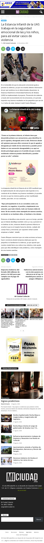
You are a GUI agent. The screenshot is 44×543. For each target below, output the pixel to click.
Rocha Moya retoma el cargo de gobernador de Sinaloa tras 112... (25, 427)
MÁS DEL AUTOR (32, 305)
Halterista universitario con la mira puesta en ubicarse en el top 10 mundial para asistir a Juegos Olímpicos (33, 274)
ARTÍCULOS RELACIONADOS (15, 305)
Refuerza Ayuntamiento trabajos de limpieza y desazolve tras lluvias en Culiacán (26, 438)
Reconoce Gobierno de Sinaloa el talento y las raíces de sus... (25, 459)
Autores (36, 532)
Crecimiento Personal (36, 317)
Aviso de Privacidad (22, 535)
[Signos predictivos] (22, 385)
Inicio (2, 16)
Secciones (14, 532)
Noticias (21, 532)
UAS (16, 255)
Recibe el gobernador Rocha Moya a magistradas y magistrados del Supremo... (26, 417)
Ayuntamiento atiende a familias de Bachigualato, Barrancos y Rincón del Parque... (27, 449)
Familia (7, 16)
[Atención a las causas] (36, 313)
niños (11, 255)
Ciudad (18, 317)
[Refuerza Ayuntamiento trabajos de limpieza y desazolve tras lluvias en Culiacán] (6, 439)
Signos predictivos (10, 401)
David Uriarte (5, 404)
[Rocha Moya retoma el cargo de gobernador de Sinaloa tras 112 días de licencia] (6, 429)
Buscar (39, 519)
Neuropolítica (5, 398)
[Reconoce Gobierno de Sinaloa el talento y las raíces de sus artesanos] (6, 461)
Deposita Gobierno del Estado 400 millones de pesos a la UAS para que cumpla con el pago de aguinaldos (10, 274)
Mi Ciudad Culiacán (9, 43)
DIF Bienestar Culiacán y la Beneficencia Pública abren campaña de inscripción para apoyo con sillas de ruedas (22, 323)
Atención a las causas (36, 319)
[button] (40, 12)
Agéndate (29, 532)
